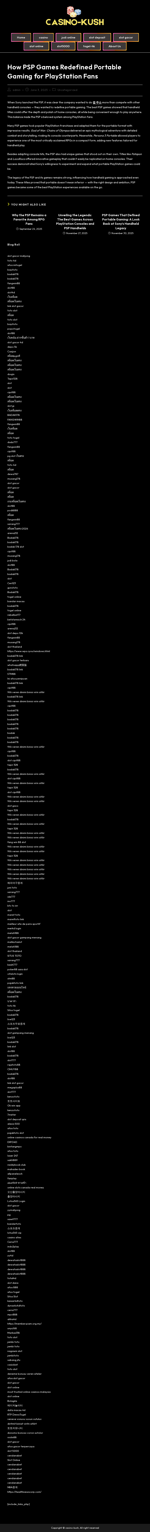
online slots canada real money (25, 1187)
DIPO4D (12, 1142)
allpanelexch (14, 1173)
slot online (13, 1387)
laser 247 (12, 1155)
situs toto (12, 1128)
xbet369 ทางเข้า (16, 1182)
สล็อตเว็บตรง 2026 (17, 528)
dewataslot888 (16, 1260)
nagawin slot (14, 1351)
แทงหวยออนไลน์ (16, 987)
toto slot (12, 310)
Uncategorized (68, 90)
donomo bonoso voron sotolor (25, 1432)
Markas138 (13, 1332)
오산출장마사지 (16, 1191)
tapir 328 (12, 764)
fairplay (12, 1178)
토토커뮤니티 (15, 1428)
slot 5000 (13, 1450)
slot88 (11, 287)
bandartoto (14, 1223)
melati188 (13, 933)
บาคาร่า (11, 1001)
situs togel (13, 1291)
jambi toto (13, 1341)
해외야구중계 (15, 882)
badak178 (13, 274)
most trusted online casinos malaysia (29, 1391)
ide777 (11, 896)
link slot (11, 1046)
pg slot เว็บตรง (15, 455)
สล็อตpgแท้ (13, 355)
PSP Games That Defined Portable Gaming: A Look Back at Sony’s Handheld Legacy (121, 221)
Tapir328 (12, 378)
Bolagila (12, 1400)
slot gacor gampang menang (24, 937)
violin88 (12, 1437)
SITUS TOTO (14, 955)
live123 (11, 1019)
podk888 (12, 510)
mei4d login (14, 928)
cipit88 (11, 392)
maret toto (13, 914)
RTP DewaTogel (16, 1414)
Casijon (11, 351)
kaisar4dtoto (15, 1300)
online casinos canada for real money (29, 1137)
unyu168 (12, 1328)
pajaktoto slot (15, 1132)
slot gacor (13, 483)
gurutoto (12, 587)
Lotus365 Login (16, 1201)
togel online (14, 596)
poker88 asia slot (17, 969)
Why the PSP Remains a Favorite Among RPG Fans (29, 219)
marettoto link (15, 919)
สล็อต (10, 315)
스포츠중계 (13, 1228)
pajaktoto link (15, 982)
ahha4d (11, 1319)
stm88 (11, 978)
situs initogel (14, 265)
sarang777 (13, 523)
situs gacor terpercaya (20, 1446)
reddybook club (16, 1164)
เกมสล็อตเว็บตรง (16, 501)
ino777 (11, 901)
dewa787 (12, 474)
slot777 (11, 1060)
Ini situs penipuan (17, 678)
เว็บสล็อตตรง (14, 410)
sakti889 (12, 1160)
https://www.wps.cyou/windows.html (28, 651)
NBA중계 (12, 1487)
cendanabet (14, 1455)
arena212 (12, 533)
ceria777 (12, 1310)
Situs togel (13, 1010)
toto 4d (11, 260)
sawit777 (12, 1219)
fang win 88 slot (16, 842)
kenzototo (13, 1096)
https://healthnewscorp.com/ (24, 1491)
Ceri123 (11, 583)
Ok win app (14, 1105)
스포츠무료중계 (16, 1023)
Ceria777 (12, 1241)
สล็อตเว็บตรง (14, 301)
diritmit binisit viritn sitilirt (22, 1423)
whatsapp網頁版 (17, 664)
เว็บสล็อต (12, 296)
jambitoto (13, 1355)
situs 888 (12, 1287)
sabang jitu (13, 1359)
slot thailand (14, 646)
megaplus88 (14, 1087)
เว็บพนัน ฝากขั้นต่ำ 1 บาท (21, 337)
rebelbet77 (14, 614)
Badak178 (13, 537)
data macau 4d (16, 1410)
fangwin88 (13, 283)
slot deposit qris (16, 1119)
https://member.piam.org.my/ (24, 1323)
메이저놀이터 (15, 1405)
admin (17, 90)
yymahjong (13, 1209)
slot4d (11, 292)
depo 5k (12, 346)
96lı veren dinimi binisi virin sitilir (26, 692)
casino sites (14, 1237)
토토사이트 (13, 1101)
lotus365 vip (14, 1232)
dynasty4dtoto (16, 1305)
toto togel (13, 437)
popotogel (13, 328)
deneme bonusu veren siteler (24, 1373)
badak (11, 732)
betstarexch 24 (16, 619)
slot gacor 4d (15, 342)
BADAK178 (13, 414)
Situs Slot (12, 1296)
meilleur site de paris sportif (23, 923)
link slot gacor (15, 305)
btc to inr (12, 905)
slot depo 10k (15, 633)
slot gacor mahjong (18, 255)
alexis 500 (13, 1123)
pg (9, 1214)
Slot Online (13, 1459)
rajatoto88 (13, 1064)
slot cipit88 (14, 760)
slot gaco (12, 805)
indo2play (13, 1246)
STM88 (11, 673)
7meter (11, 1114)
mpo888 (12, 1314)
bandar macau (16, 601)
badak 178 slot (15, 546)
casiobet (12, 1364)
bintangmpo (14, 1146)
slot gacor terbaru (18, 660)
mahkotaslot (14, 941)
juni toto (12, 887)
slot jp (10, 405)
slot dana (12, 1282)
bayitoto (12, 269)
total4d (11, 1278)
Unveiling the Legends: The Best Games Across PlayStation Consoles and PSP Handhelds (75, 221)
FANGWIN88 (14, 419)
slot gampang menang (20, 1032)
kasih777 (12, 964)
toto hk (11, 1005)
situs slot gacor (16, 1378)
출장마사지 (13, 1196)
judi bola (12, 560)
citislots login (15, 973)
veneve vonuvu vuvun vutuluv (24, 1419)
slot (9, 383)
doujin (10, 374)
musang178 (13, 478)
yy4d (10, 1255)
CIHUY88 (12, 1069)
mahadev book (16, 1169)
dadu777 (12, 442)
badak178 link (15, 655)
